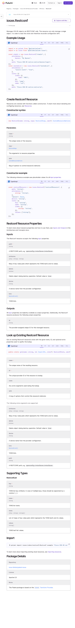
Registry (9, 8)
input (39, 238)
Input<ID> (42, 352)
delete (11, 269)
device (11, 281)
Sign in (60, 3)
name (10, 498)
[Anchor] (29, 20)
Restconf (48, 8)
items (10, 510)
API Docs (41, 8)
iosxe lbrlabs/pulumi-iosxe (17, 567)
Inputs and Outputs (59, 228)
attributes (12, 256)
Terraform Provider (44, 587)
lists (10, 294)
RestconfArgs (41, 121)
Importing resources (54, 552)
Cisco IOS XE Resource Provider (29, 8)
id (9, 320)
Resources (28, 106)
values (11, 523)
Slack (35, 3)
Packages (16, 8)
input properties (55, 177)
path (10, 244)
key (10, 483)
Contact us (51, 3)
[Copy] (69, 49)
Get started (68, 3)
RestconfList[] (13, 296)
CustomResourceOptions (61, 121)
